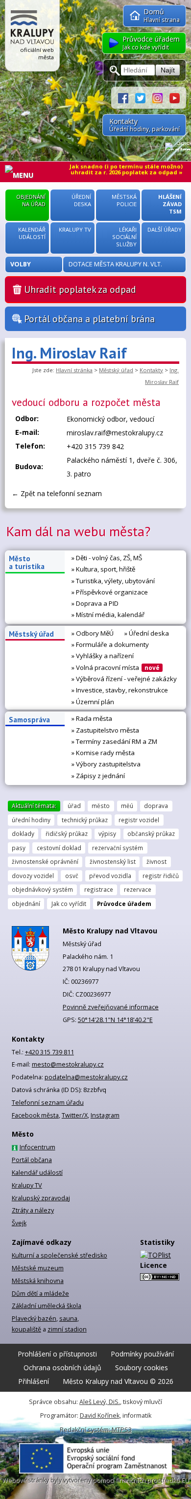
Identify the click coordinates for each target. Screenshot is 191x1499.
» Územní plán (93, 701)
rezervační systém (117, 848)
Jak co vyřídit (68, 903)
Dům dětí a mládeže (40, 1293)
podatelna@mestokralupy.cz (86, 1077)
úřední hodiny (31, 820)
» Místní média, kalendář (108, 614)
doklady (23, 833)
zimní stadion (67, 1329)
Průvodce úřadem (124, 903)
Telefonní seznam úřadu (48, 1102)
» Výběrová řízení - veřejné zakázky (124, 678)
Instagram (105, 1115)
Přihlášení (33, 1381)
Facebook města (35, 1115)
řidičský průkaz (67, 833)
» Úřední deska (146, 633)
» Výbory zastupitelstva (106, 764)
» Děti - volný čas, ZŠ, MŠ (107, 557)
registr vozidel (139, 820)
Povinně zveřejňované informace (111, 1007)
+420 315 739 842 (95, 446)
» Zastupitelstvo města (105, 730)
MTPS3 (122, 1430)
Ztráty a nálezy (33, 1210)
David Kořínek (99, 1415)
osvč (71, 876)
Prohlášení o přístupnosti (57, 1353)
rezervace (137, 889)
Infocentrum (37, 1147)
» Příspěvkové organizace (110, 592)
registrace (98, 889)
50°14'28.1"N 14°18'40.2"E (115, 1020)
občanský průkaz (151, 833)
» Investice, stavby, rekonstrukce (120, 690)
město (101, 805)
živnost (156, 861)
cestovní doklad (59, 848)
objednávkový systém (42, 889)
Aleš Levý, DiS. (99, 1402)
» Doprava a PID (95, 603)
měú (127, 805)
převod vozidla (110, 876)
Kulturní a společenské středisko (59, 1255)
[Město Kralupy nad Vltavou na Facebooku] (126, 97)
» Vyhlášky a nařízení (103, 655)
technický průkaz (85, 820)
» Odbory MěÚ (93, 633)
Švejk (19, 1223)
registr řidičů (161, 876)
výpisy (107, 833)
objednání (26, 903)
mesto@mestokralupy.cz (68, 1064)
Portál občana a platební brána (89, 318)
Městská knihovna (38, 1281)
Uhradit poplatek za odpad (80, 289)
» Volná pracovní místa (116, 667)
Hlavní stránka (74, 370)
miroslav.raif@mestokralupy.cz (115, 432)
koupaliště (26, 1329)
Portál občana (32, 1160)
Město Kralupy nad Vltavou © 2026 (118, 1381)
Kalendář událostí (37, 1172)
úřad (74, 805)
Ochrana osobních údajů (62, 1367)
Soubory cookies (141, 1367)
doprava (156, 805)
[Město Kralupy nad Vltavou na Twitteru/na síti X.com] (143, 97)
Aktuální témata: (34, 805)
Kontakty (151, 370)
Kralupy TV (27, 1185)
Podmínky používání (142, 1353)
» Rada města (92, 718)
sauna (68, 1318)
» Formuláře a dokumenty (110, 644)
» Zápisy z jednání (98, 775)
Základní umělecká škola (46, 1306)
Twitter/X (75, 1115)
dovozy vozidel (33, 876)
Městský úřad (116, 370)
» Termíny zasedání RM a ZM (114, 741)
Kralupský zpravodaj (41, 1198)
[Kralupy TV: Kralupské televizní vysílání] (174, 97)
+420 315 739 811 (49, 1052)
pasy (18, 848)
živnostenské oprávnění (45, 861)
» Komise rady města (103, 752)
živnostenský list (113, 861)
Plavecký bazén (34, 1318)
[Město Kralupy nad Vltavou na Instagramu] (160, 97)
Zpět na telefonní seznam (61, 493)
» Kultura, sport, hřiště (103, 569)
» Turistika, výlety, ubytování (113, 580)
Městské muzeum (38, 1268)
